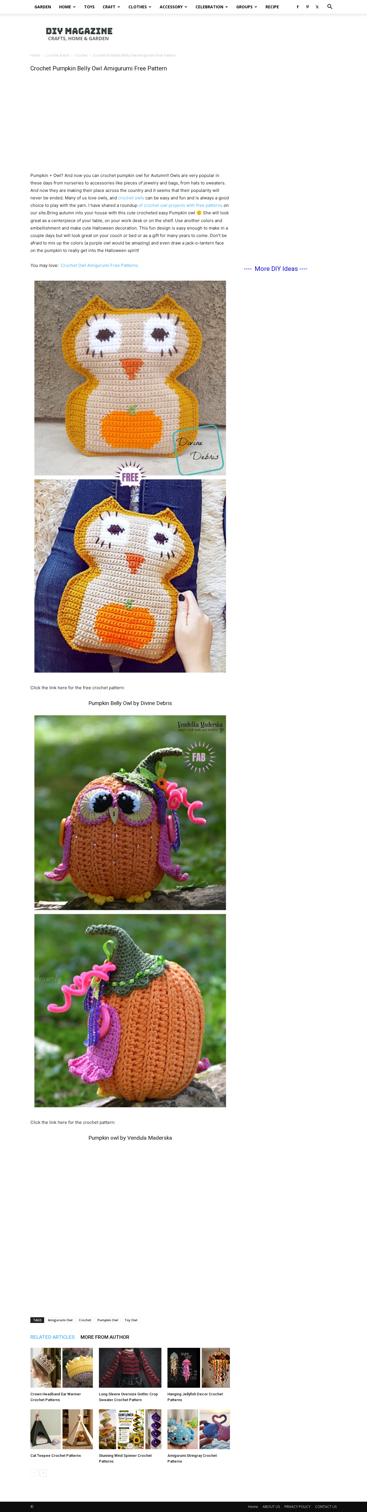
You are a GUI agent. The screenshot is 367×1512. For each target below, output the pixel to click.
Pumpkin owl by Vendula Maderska (130, 1138)
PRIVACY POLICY (297, 1506)
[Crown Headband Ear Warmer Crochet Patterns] (61, 1367)
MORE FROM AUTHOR (105, 1337)
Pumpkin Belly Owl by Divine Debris (130, 703)
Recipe (272, 6)
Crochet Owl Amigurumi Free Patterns (99, 265)
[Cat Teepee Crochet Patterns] (61, 1429)
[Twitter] (317, 7)
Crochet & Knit (57, 55)
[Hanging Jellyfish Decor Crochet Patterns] (198, 1367)
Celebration (209, 6)
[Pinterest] (307, 7)
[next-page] (43, 1472)
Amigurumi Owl (60, 1320)
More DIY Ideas (276, 268)
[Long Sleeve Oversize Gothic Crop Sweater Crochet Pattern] (130, 1367)
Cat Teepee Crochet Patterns (55, 1455)
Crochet (81, 55)
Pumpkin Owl (107, 1320)
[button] (330, 7)
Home (65, 6)
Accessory (171, 6)
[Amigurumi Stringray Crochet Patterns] (198, 1429)
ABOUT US (271, 1506)
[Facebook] (297, 7)
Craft (109, 6)
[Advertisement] (232, 34)
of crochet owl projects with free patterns (181, 205)
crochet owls (131, 198)
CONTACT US (326, 1506)
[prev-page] (34, 1472)
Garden (42, 6)
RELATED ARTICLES (52, 1337)
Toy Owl (130, 1320)
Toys (89, 6)
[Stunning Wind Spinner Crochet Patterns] (130, 1429)
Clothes (137, 6)
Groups (244, 6)
